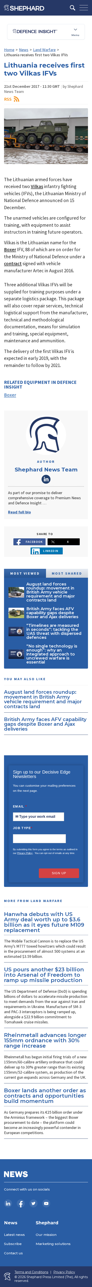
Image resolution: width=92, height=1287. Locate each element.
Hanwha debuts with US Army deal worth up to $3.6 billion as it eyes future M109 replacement (44, 922)
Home (9, 49)
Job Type (22, 828)
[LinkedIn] (8, 1203)
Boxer (10, 250)
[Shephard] (24, 8)
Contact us (13, 1253)
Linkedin (51, 551)
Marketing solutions (53, 1244)
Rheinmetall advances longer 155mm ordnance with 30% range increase (45, 1040)
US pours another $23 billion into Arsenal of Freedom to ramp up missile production (44, 974)
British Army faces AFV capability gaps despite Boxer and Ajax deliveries (45, 724)
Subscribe (13, 1244)
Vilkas (37, 186)
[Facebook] (21, 1203)
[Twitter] (33, 1203)
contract (13, 264)
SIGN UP (59, 873)
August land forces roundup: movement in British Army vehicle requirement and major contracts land (43, 699)
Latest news (14, 1235)
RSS (8, 99)
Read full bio (19, 512)
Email (20, 806)
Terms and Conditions (31, 1272)
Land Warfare (44, 49)
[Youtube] (46, 1203)
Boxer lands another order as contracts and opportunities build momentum (45, 1095)
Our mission (46, 1235)
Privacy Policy (25, 853)
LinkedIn (46, 479)
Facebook (34, 542)
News (23, 49)
